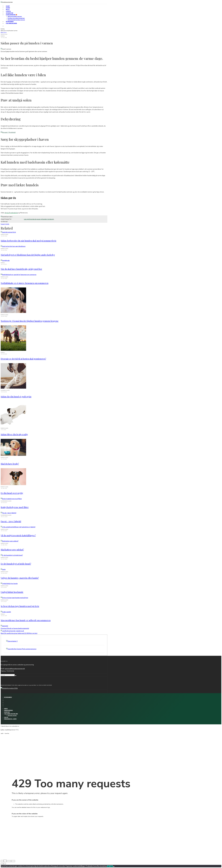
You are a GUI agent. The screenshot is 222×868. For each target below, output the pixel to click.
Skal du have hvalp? (10, 463)
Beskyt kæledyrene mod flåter (15, 507)
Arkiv (6, 708)
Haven (8, 7)
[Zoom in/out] (13, 861)
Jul (1, 390)
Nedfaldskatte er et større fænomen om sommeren (24, 283)
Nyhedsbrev (10, 21)
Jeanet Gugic (4, 34)
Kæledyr (3, 35)
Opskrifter (9, 13)
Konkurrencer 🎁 (11, 14)
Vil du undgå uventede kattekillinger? (18, 535)
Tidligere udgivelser (11, 713)
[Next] (4, 864)
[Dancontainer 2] (12, 641)
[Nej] (113, 866)
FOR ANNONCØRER (11, 23)
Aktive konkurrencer (15, 16)
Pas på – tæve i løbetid (11, 521)
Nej (111, 866)
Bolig (8, 9)
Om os (6, 717)
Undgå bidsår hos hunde (12, 592)
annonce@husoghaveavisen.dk (15, 668)
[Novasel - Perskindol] (8, 132)
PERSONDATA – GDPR (10, 719)
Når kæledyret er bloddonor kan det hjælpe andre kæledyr (28, 254)
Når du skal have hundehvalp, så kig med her (21, 269)
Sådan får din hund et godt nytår (16, 396)
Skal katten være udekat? (12, 549)
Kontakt (7, 712)
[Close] (2, 861)
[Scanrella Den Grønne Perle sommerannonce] (21, 649)
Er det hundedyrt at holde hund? (16, 563)
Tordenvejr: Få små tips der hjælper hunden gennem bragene (29, 321)
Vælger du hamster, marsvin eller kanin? (20, 577)
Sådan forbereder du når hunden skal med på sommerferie (28, 240)
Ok (108, 866)
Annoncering (8, 710)
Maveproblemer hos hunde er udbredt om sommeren (26, 620)
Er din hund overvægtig (12, 493)
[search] (15, 675)
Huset (8, 6)
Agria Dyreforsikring (11, 213)
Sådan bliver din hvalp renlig (14, 434)
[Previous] (2, 864)
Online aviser (12, 715)
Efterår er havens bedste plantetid (15, 628)
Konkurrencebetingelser (16, 18)
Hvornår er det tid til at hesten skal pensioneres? (23, 358)
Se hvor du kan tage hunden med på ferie (20, 606)
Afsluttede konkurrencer (16, 19)
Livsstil (8, 11)
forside (2, 500)
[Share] (5, 860)
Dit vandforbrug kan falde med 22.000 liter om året (19, 633)
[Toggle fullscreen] (9, 861)
